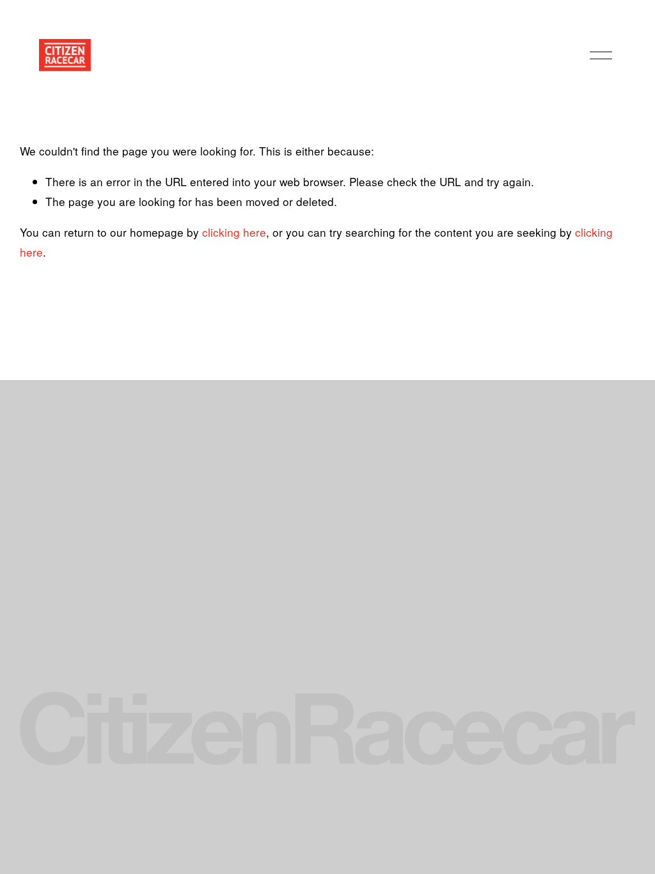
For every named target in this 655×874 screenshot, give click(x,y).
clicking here (234, 232)
